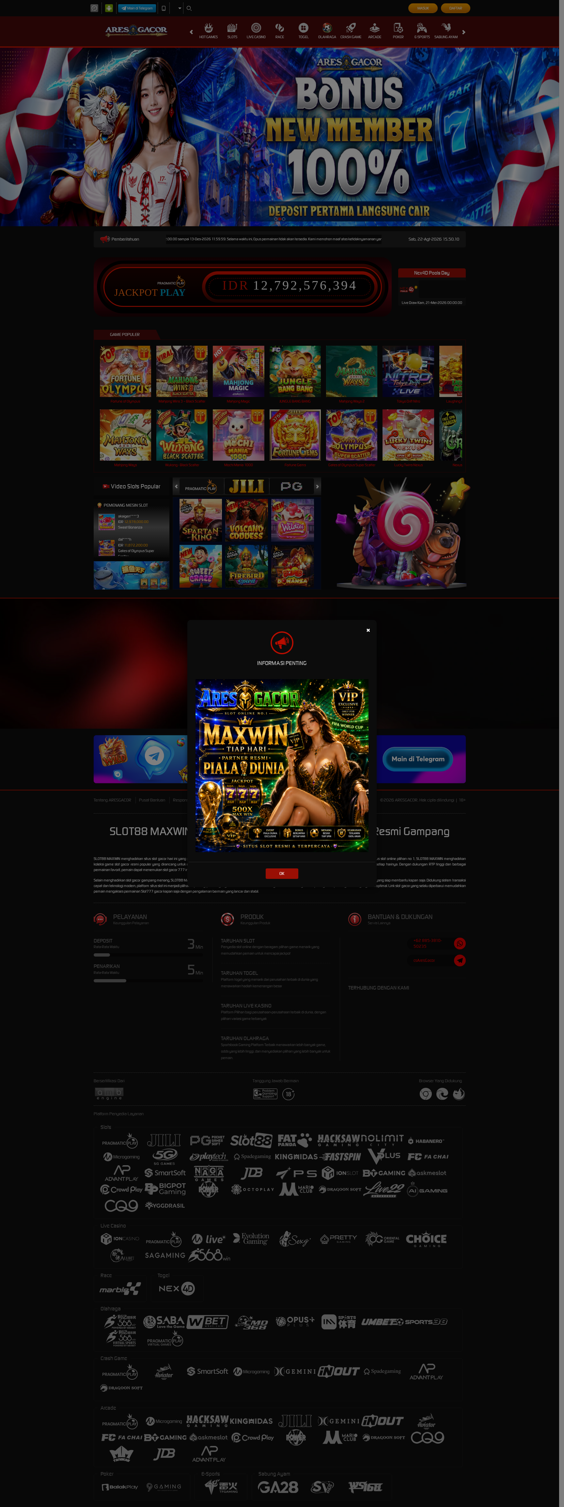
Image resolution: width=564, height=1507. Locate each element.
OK (281, 873)
